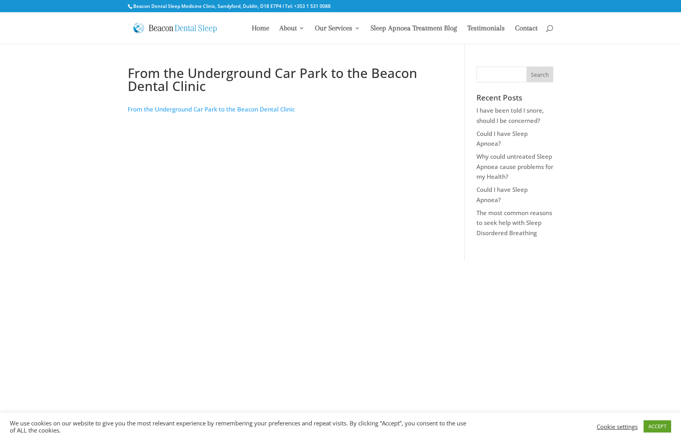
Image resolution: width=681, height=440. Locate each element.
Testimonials (486, 28)
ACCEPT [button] (657, 426)
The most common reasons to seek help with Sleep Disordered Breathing (514, 223)
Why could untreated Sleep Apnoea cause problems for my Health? (514, 166)
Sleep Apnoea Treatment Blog (413, 28)
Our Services (333, 28)
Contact (526, 28)
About (288, 28)
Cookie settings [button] (617, 426)
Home (260, 28)
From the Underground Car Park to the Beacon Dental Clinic (211, 109)
